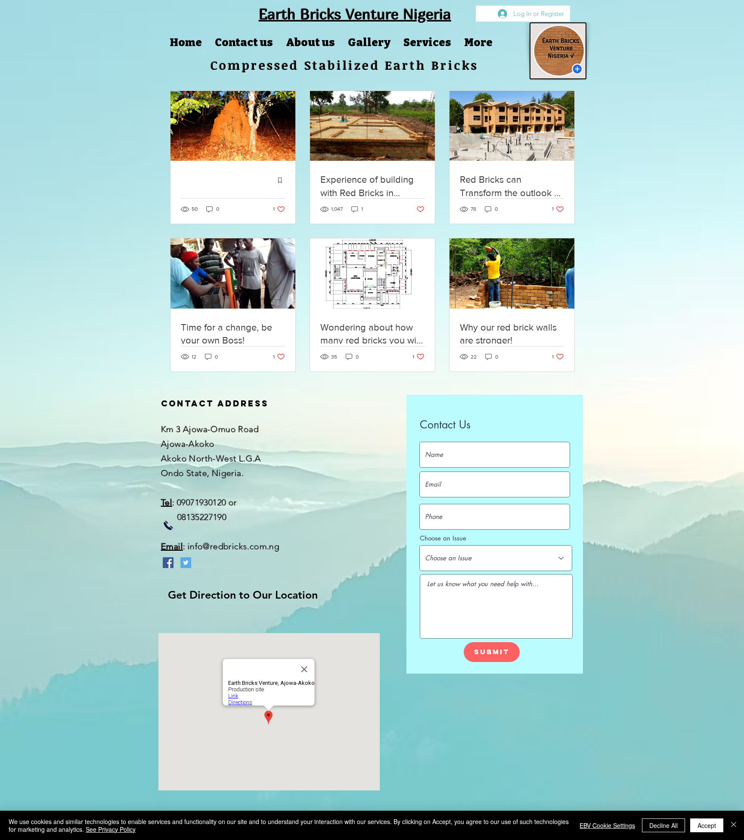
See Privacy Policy (111, 829)
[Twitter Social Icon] (185, 562)
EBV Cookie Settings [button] (607, 825)
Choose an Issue (443, 538)
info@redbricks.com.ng (233, 546)
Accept (707, 825)
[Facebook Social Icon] (168, 562)
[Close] (733, 825)
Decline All (663, 825)
